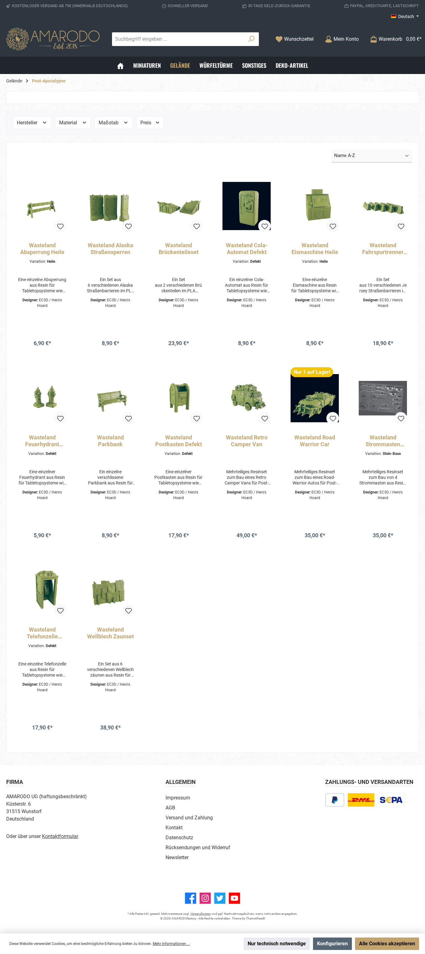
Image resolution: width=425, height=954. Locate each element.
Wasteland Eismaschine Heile (315, 248)
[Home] (120, 65)
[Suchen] (251, 39)
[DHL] (361, 800)
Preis (146, 123)
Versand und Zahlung (189, 818)
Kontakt (174, 828)
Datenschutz (179, 838)
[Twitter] (220, 898)
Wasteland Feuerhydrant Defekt (42, 441)
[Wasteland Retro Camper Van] (246, 398)
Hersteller (28, 123)
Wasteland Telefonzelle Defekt (42, 633)
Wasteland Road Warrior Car (314, 440)
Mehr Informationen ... (171, 944)
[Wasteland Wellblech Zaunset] (110, 590)
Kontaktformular (60, 836)
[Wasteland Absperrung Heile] (42, 206)
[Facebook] (191, 898)
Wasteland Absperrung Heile (42, 248)
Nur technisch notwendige (277, 944)
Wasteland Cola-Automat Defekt (247, 248)
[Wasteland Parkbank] (110, 398)
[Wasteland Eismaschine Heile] (315, 206)
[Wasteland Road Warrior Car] (315, 398)
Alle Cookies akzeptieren (387, 944)
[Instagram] (205, 898)
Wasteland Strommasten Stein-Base (383, 441)
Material (68, 123)
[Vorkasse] (391, 800)
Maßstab (109, 123)
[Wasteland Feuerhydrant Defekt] (42, 398)
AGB (170, 808)
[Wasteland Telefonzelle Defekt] (42, 590)
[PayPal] (335, 800)
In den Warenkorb (42, 356)
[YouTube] (234, 898)
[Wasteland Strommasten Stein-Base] (383, 398)
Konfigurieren (332, 944)
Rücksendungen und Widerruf (198, 847)
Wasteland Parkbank (110, 440)
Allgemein (181, 782)
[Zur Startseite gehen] (53, 39)
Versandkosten (200, 913)
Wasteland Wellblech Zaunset (110, 633)
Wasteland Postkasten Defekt (178, 440)
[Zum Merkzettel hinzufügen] (60, 226)
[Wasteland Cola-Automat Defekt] (246, 206)
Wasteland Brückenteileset (178, 248)
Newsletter (177, 857)
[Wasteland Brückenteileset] (178, 206)
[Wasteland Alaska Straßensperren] (110, 206)
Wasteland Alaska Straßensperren (110, 248)
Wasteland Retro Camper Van (247, 440)
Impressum (178, 798)
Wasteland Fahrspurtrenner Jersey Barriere (383, 249)
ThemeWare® (255, 918)
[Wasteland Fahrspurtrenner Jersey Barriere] (383, 206)
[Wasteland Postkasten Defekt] (178, 398)
